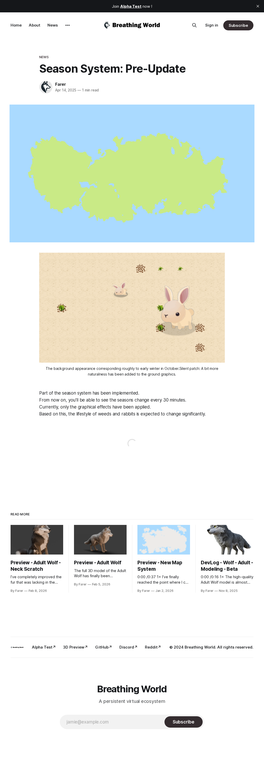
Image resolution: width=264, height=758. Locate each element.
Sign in (211, 25)
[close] (258, 6)
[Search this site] (194, 25)
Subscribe (238, 25)
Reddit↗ (153, 647)
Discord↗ (128, 647)
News (52, 25)
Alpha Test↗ (44, 647)
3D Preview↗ (75, 647)
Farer (60, 84)
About (34, 25)
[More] (67, 25)
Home (16, 25)
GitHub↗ (103, 647)
